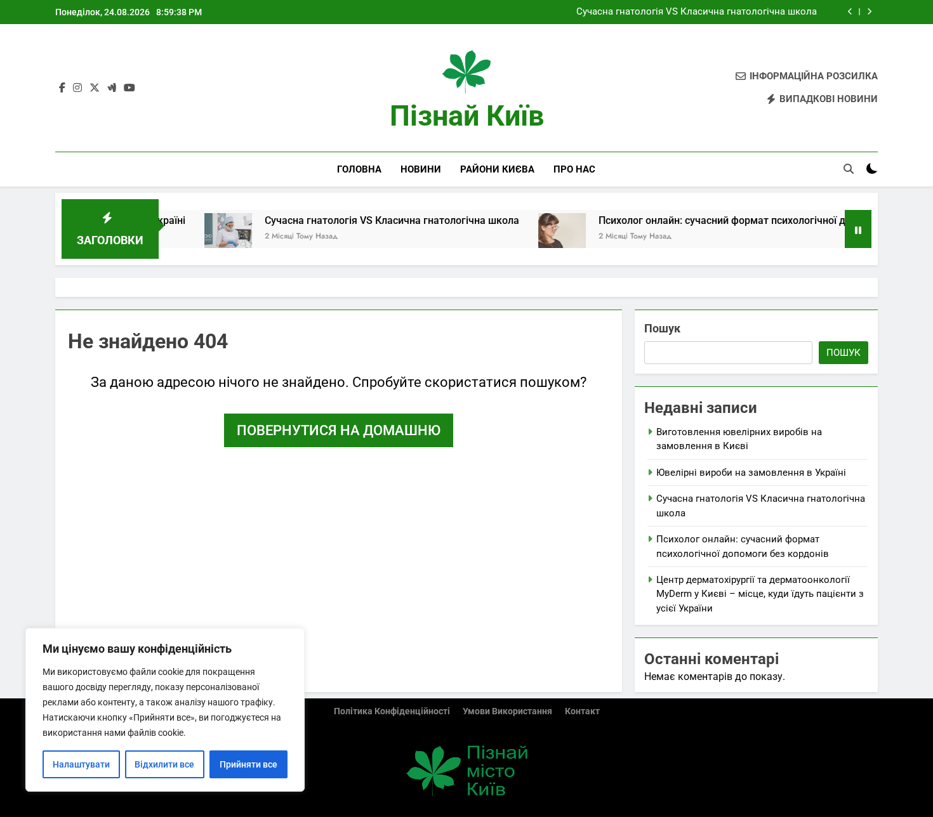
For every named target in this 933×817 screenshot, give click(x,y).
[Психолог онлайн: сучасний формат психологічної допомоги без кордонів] (540, 237)
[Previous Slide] (850, 11)
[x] (94, 88)
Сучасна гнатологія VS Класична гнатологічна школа (696, 12)
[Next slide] (869, 11)
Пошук (662, 328)
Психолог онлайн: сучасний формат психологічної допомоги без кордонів (753, 220)
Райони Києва (497, 169)
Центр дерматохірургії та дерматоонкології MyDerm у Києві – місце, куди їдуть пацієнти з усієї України (760, 594)
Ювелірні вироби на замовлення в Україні (751, 472)
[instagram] (77, 88)
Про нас (574, 169)
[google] (111, 88)
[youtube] (129, 88)
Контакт (582, 711)
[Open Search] (849, 169)
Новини (420, 169)
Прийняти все (248, 764)
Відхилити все (164, 764)
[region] (165, 710)
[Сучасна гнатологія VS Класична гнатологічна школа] (206, 237)
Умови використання (507, 711)
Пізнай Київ (467, 116)
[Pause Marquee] (858, 229)
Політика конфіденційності (392, 711)
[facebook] (62, 88)
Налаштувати (81, 764)
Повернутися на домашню (338, 430)
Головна (359, 169)
